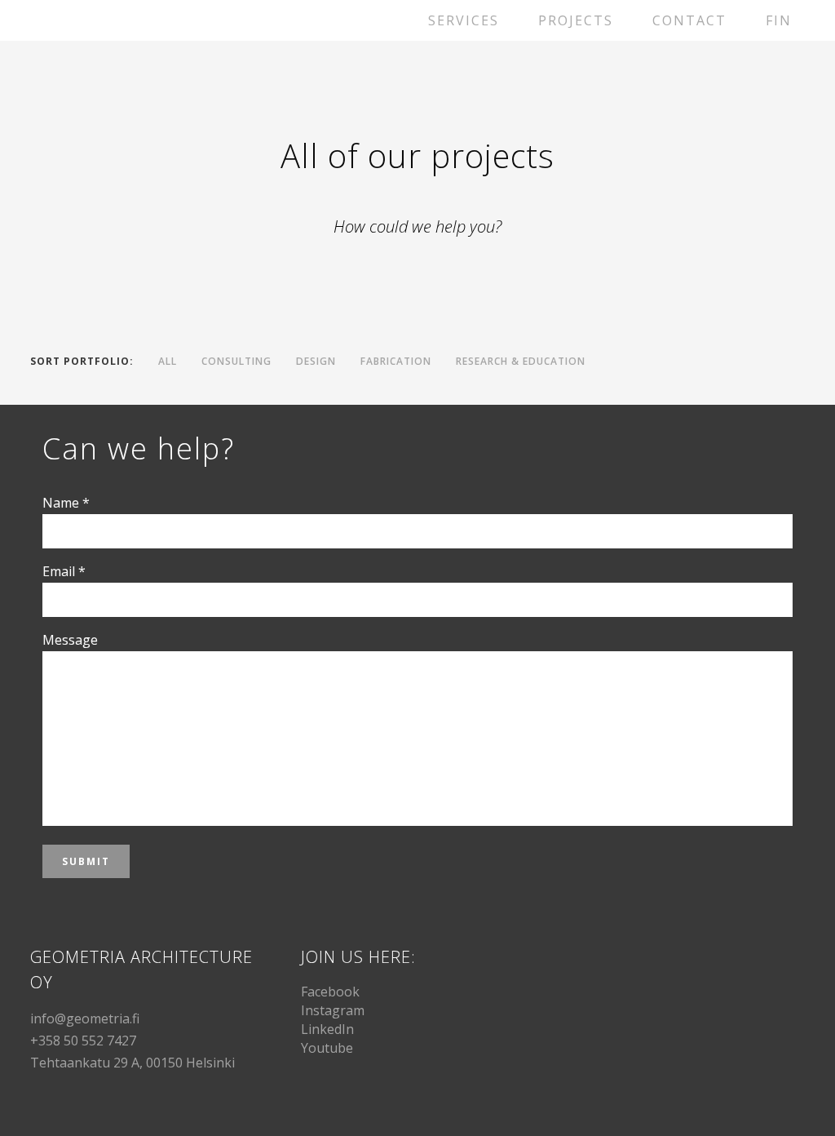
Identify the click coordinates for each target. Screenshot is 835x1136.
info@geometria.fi (84, 1018)
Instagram (332, 1010)
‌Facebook (330, 992)
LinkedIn (327, 1029)
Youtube (327, 1048)
